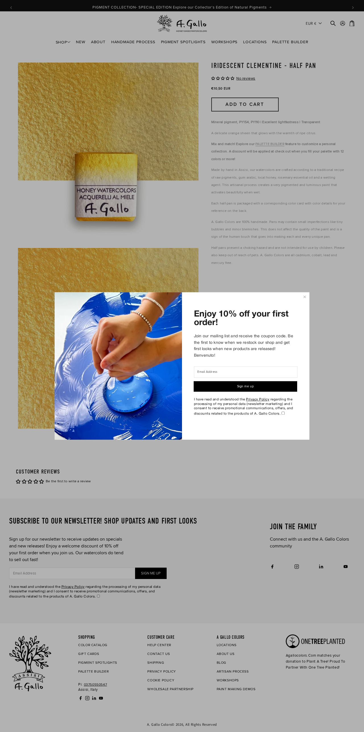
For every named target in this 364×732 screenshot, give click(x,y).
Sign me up (245, 386)
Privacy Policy (257, 399)
